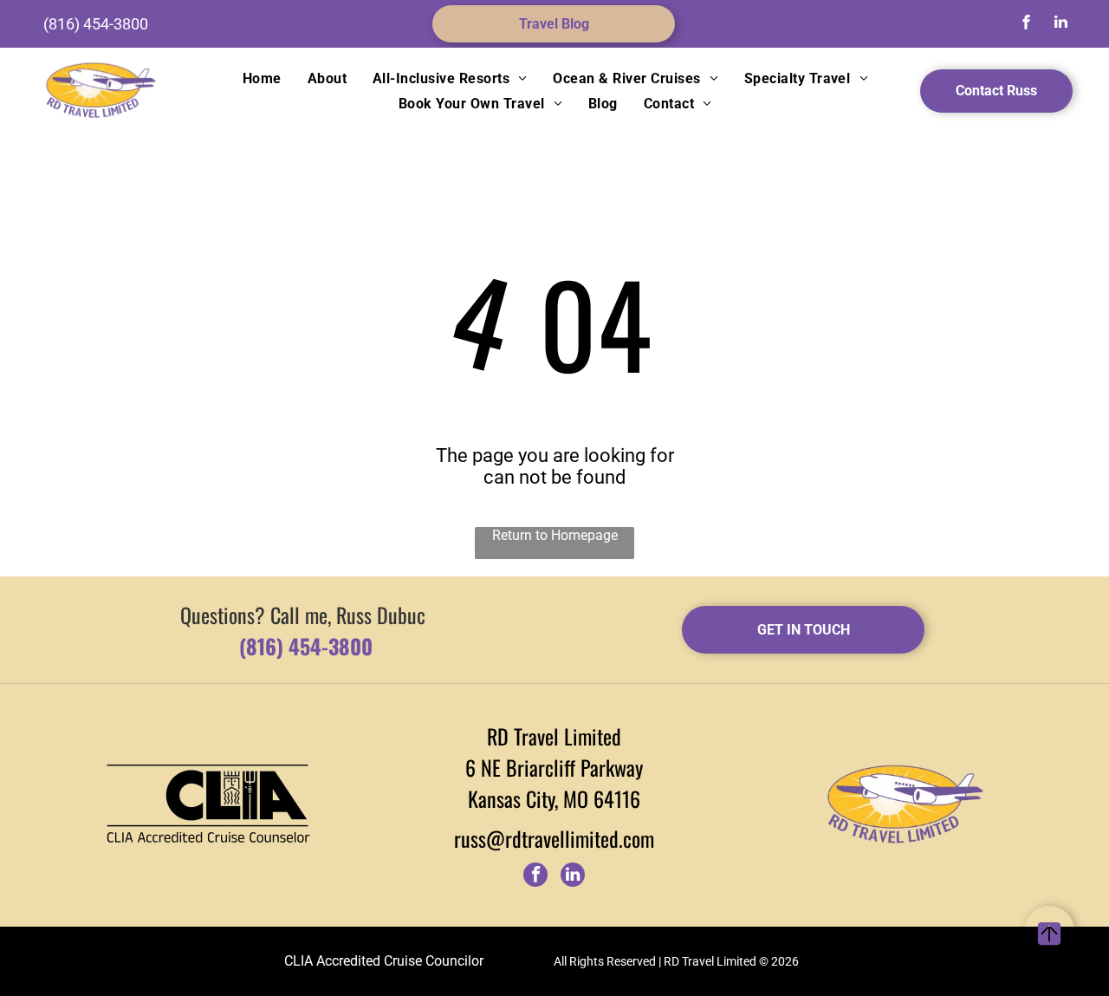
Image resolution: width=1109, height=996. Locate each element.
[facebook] (1026, 23)
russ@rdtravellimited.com (554, 838)
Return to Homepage (555, 535)
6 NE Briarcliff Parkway (554, 767)
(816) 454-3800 (95, 24)
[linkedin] (1061, 23)
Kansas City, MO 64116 (554, 798)
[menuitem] (262, 78)
